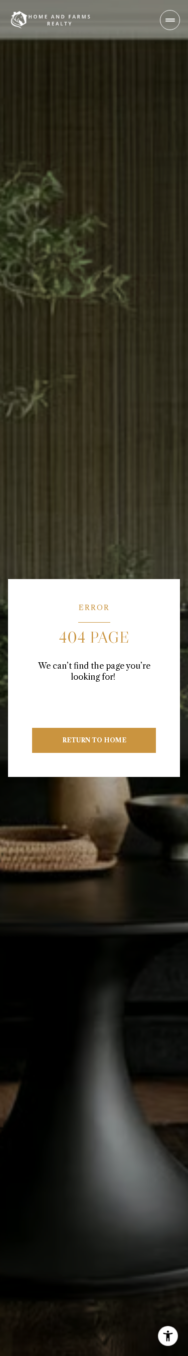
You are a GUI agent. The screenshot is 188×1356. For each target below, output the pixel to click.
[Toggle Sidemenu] (170, 20)
